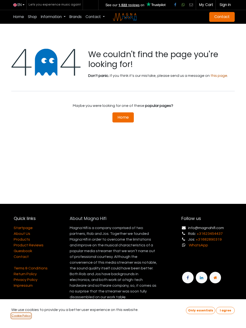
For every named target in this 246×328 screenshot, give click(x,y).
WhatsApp (198, 245)
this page (218, 76)
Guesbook (23, 251)
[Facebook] (175, 4)
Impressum (23, 285)
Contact (222, 16)
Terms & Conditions (31, 268)
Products (22, 239)
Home (123, 117)
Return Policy (25, 274)
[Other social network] (191, 4)
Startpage (23, 228)
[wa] (183, 4)
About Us (22, 234)
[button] (200, 310)
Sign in (225, 4)
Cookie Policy (21, 316)
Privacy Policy (25, 280)
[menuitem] (18, 17)
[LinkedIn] (201, 277)
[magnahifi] (215, 277)
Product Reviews (28, 245)
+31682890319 (209, 239)
